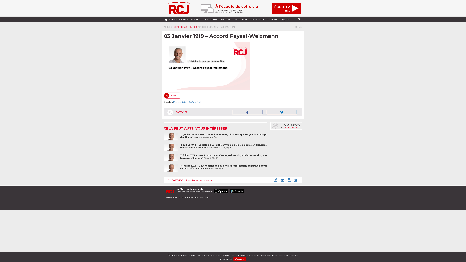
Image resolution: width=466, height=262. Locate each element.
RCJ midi (195, 19)
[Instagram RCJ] (289, 179)
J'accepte (239, 259)
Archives (272, 19)
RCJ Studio (258, 19)
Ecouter (174, 95)
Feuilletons (241, 19)
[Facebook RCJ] (275, 179)
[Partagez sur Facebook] (247, 112)
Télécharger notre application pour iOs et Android (194, 190)
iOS (231, 12)
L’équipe (285, 19)
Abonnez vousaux (290, 126)
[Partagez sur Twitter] (282, 112)
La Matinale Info (178, 19)
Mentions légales (171, 197)
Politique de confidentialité (188, 197)
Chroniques (210, 19)
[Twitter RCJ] (282, 179)
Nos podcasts (204, 197)
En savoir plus (226, 259)
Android (240, 12)
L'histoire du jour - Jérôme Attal (187, 102)
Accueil (168, 27)
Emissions (226, 19)
